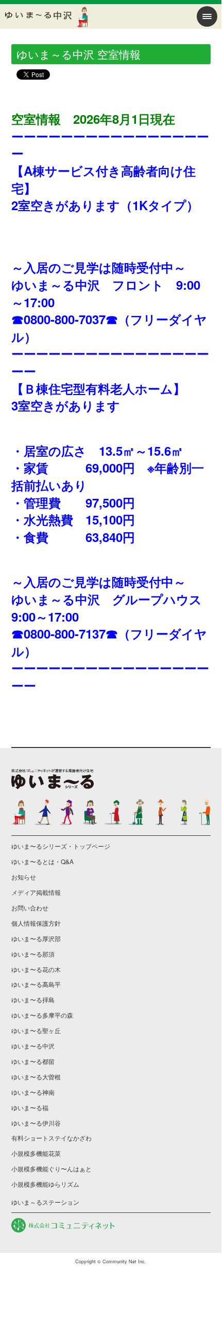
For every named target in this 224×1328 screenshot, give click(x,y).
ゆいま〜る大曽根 (36, 1076)
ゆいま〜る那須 (33, 953)
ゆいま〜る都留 (33, 1061)
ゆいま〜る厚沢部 (36, 938)
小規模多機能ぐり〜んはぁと (51, 1168)
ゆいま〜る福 (29, 1107)
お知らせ (23, 876)
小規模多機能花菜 (36, 1153)
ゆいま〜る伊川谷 (36, 1122)
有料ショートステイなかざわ (51, 1137)
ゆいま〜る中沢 (33, 1045)
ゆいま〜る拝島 (33, 999)
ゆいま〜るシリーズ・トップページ (60, 845)
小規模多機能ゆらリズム (45, 1184)
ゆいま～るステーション (45, 1202)
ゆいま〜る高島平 (36, 984)
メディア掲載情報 (36, 892)
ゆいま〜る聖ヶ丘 (36, 1030)
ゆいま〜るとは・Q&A (42, 861)
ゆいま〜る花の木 (36, 969)
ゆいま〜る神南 (33, 1092)
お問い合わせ (29, 907)
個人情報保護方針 (36, 923)
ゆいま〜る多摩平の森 (42, 1015)
